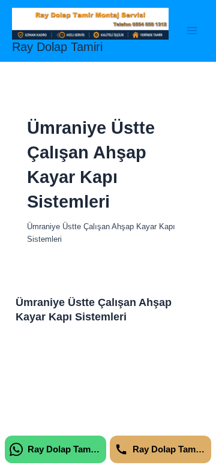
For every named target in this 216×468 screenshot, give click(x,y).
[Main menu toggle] (192, 31)
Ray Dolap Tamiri (57, 46)
